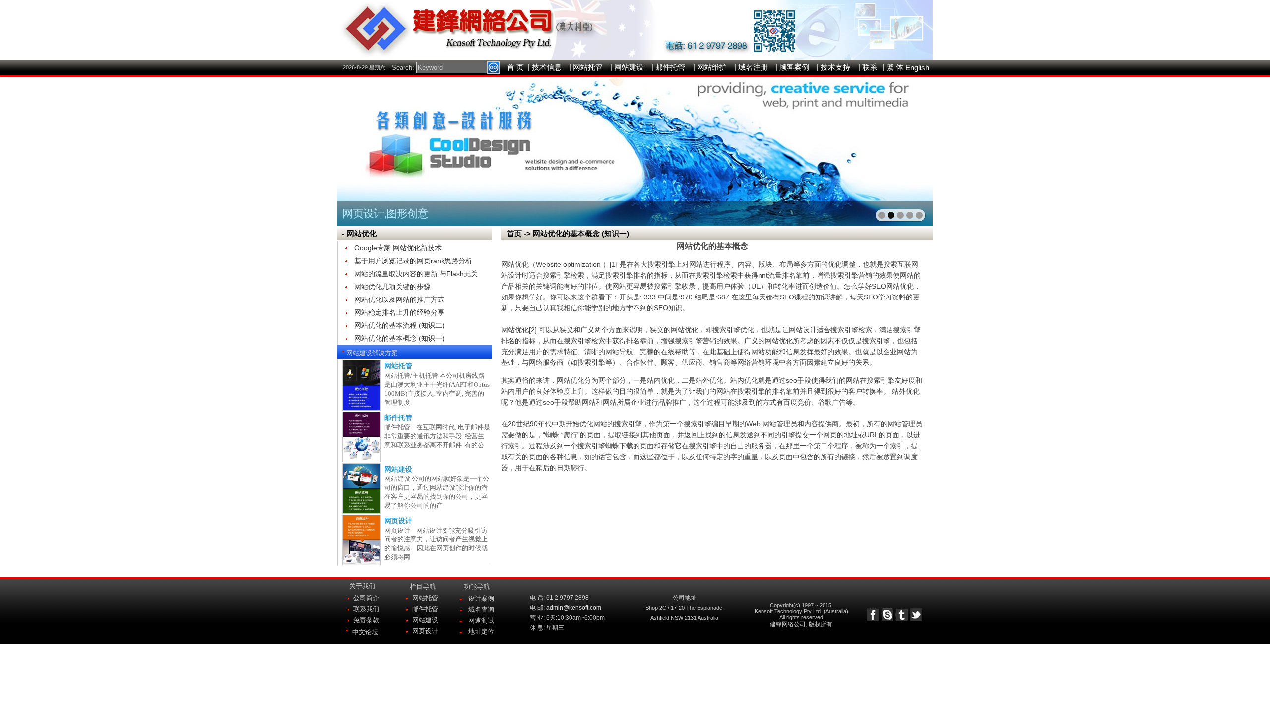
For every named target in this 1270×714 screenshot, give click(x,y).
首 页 (515, 67)
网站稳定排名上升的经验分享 (399, 312)
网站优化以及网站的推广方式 (399, 299)
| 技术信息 (545, 67)
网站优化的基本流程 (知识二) (399, 325)
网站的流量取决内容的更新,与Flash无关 (416, 274)
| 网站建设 (627, 67)
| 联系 (867, 67)
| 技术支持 (833, 67)
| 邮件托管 (668, 67)
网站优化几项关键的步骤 (392, 287)
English (917, 67)
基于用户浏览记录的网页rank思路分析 (413, 261)
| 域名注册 (751, 67)
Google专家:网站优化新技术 (398, 248)
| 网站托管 (586, 67)
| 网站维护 (710, 67)
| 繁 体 (893, 67)
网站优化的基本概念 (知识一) (399, 338)
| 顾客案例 (792, 67)
